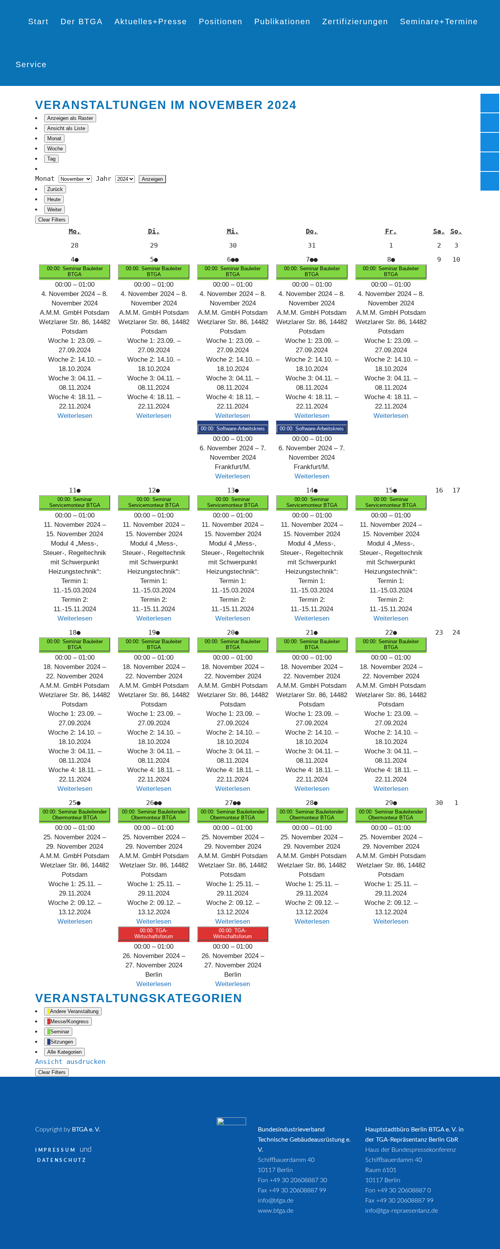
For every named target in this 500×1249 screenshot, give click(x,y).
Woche (55, 149)
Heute (54, 199)
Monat (54, 138)
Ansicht (70, 1061)
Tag (51, 159)
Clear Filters (52, 220)
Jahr (103, 178)
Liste (66, 128)
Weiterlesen (74, 415)
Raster (70, 118)
